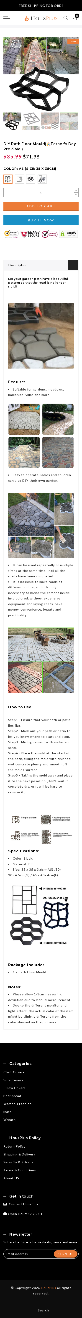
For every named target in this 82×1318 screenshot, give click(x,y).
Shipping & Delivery (19, 1154)
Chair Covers (14, 1072)
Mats (7, 1112)
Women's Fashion (17, 1104)
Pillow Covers (14, 1088)
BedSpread (12, 1096)
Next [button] (64, 76)
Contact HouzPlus (23, 1204)
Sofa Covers (13, 1080)
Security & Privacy (18, 1162)
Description (18, 265)
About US (11, 1178)
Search (43, 1310)
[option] (41, 74)
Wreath (9, 1119)
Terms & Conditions (19, 1170)
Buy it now (41, 220)
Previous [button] (12, 77)
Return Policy (14, 1146)
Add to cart (41, 206)
